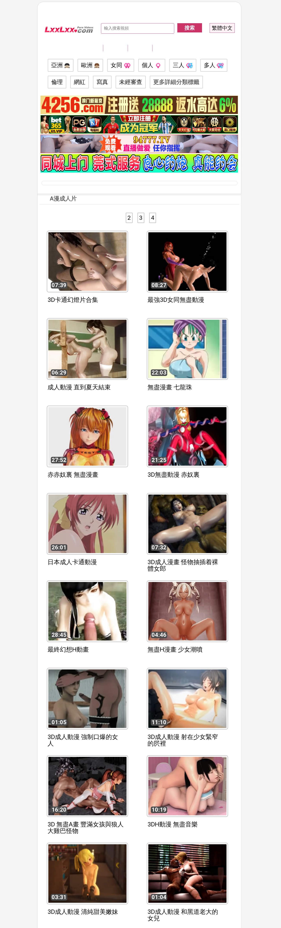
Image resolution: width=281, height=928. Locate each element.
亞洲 (57, 65)
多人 (210, 65)
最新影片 (140, 48)
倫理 (57, 82)
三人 (179, 65)
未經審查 (130, 82)
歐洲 (87, 65)
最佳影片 (164, 48)
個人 (148, 65)
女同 (117, 65)
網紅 (79, 82)
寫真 (102, 82)
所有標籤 (115, 48)
